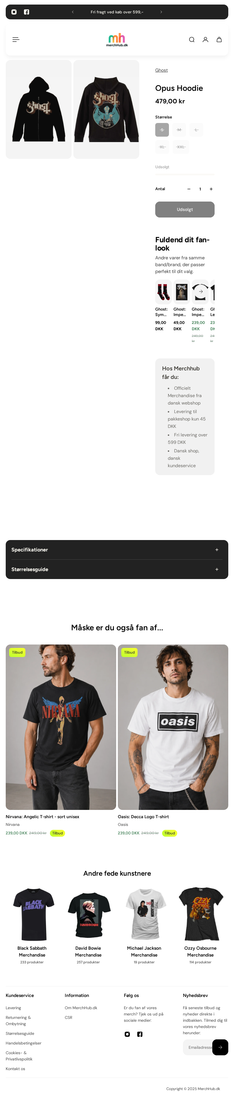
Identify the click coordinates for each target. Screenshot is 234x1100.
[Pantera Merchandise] (89, 931)
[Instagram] (14, 12)
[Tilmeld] (220, 1047)
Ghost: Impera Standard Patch (180, 312)
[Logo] (117, 40)
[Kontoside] (205, 39)
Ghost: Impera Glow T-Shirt (198, 312)
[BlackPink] (145, 931)
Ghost (161, 70)
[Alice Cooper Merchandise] (201, 935)
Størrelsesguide (29, 569)
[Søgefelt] (192, 39)
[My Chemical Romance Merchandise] (33, 929)
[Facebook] (26, 12)
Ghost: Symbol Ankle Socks (161, 312)
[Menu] (15, 39)
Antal (160, 188)
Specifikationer (29, 550)
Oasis (123, 824)
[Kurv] (219, 39)
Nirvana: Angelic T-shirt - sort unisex (42, 816)
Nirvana (13, 824)
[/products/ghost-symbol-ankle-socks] (163, 292)
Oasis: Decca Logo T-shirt (143, 816)
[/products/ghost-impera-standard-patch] (182, 292)
